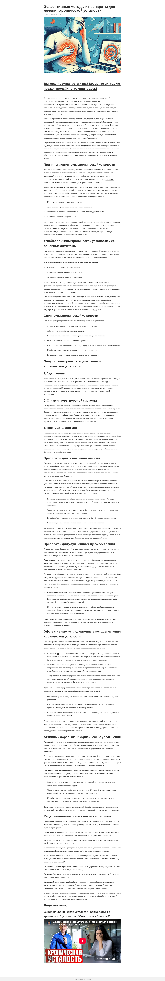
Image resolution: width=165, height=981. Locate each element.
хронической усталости (73, 118)
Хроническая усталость (69, 104)
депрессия (110, 179)
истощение (73, 267)
